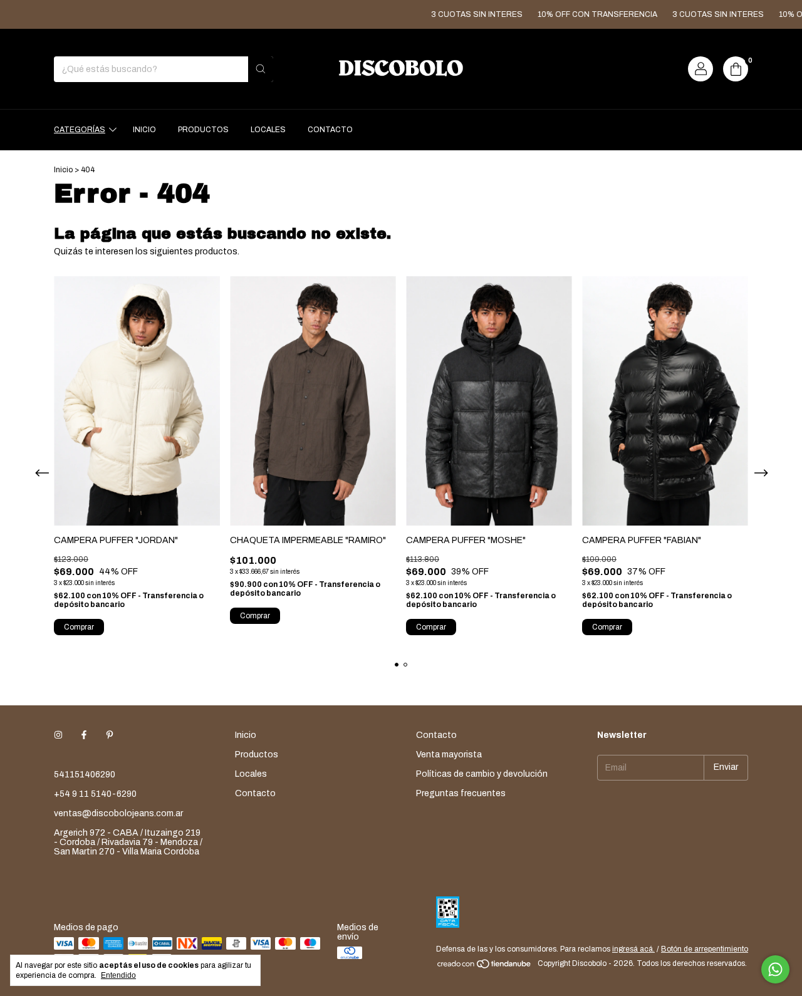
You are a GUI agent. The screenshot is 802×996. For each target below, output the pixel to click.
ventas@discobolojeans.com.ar (118, 813)
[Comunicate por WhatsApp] (775, 969)
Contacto (330, 129)
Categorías (79, 129)
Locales (268, 129)
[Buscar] (260, 69)
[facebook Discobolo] (84, 735)
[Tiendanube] (484, 966)
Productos (203, 129)
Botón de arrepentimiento (704, 949)
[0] (735, 68)
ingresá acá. (633, 949)
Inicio (144, 129)
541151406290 (84, 774)
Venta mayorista (449, 754)
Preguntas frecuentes (461, 793)
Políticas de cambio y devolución (482, 774)
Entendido (118, 975)
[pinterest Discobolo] (109, 735)
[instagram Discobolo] (58, 735)
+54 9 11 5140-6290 (95, 794)
